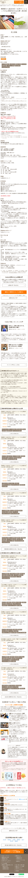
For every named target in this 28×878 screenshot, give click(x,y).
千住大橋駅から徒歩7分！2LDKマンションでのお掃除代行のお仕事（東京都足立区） (13, 585)
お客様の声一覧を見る (13, 285)
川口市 (4, 839)
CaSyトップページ (5, 855)
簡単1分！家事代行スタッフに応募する (14, 292)
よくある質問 (4, 863)
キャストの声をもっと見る (13, 364)
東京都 (19, 4)
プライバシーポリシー (20, 869)
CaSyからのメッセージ (6, 860)
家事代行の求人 (5, 866)
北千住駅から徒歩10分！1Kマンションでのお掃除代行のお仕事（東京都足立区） (14, 668)
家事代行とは (18, 855)
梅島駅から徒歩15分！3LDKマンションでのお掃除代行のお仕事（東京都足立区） (13, 438)
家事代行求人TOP (13, 298)
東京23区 (22, 4)
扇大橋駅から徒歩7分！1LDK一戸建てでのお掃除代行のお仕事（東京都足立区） (13, 640)
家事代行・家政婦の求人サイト (4, 0)
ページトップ (25, 851)
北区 (23, 839)
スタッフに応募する (19, 2)
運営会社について (19, 867)
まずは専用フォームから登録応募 (12, 851)
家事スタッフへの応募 (20, 866)
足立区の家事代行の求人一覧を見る (13, 696)
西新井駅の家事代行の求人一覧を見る (13, 549)
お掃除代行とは (19, 857)
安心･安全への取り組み (20, 864)
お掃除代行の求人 (6, 867)
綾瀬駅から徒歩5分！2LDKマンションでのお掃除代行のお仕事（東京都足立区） (13, 612)
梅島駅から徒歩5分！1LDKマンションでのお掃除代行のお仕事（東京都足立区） (13, 466)
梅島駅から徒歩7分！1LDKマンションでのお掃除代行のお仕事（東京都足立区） (13, 521)
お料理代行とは (19, 858)
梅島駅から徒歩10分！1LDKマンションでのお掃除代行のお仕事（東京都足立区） (13, 412)
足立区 (26, 4)
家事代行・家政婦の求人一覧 (13, 4)
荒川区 (11, 841)
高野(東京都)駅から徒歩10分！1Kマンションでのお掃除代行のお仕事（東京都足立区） (13, 556)
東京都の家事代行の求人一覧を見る (13, 845)
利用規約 (17, 870)
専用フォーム (21, 799)
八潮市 (13, 839)
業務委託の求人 (5, 858)
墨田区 (18, 839)
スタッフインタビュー (6, 861)
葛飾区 (16, 841)
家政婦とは (18, 861)
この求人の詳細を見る (14, 433)
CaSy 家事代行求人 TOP (4, 4)
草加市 (9, 839)
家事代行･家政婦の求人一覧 (7, 864)
